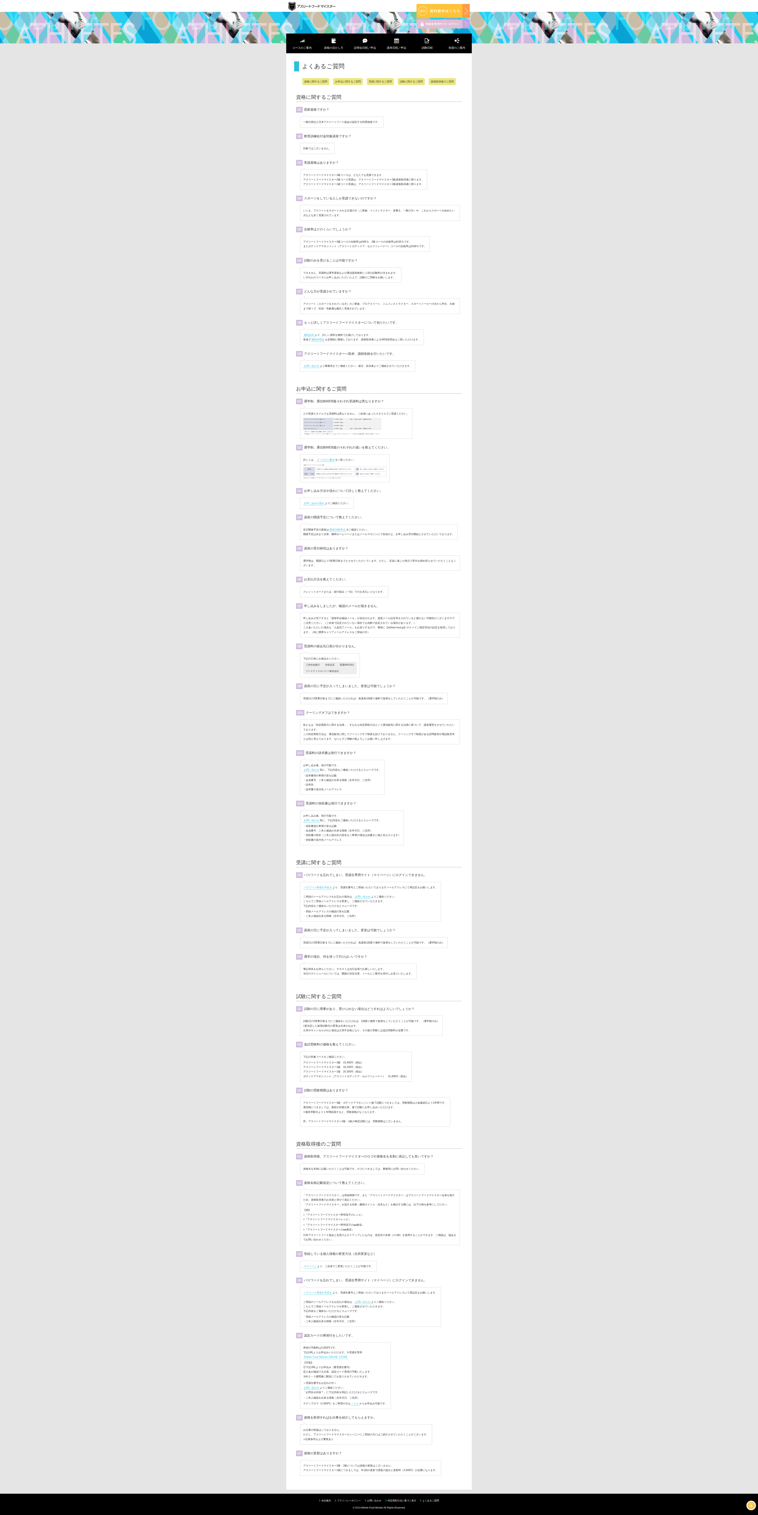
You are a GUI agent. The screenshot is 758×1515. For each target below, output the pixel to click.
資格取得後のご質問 (442, 81)
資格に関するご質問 (315, 81)
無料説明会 (317, 339)
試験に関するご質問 (411, 81)
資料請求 (309, 334)
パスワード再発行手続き (318, 887)
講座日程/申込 (337, 529)
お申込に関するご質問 (348, 81)
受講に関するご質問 (380, 81)
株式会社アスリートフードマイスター (322, 7)
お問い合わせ (311, 365)
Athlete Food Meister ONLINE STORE (326, 1356)
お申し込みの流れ (314, 503)
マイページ (310, 1266)
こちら (355, 1403)
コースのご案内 (326, 459)
